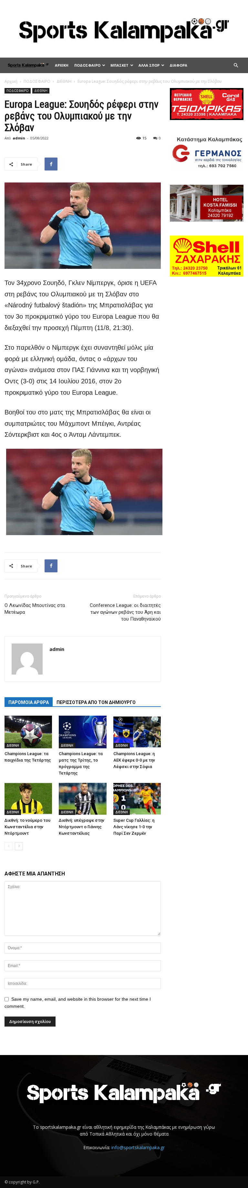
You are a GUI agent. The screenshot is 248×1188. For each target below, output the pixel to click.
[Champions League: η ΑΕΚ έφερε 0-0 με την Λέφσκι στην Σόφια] (137, 732)
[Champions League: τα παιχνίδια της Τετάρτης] (28, 732)
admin (19, 138)
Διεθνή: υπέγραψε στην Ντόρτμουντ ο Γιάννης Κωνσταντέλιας (81, 827)
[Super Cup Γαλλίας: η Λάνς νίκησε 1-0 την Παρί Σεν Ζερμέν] (137, 798)
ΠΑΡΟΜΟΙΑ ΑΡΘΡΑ (28, 702)
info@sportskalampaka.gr (138, 1147)
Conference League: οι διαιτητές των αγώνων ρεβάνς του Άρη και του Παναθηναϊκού (125, 612)
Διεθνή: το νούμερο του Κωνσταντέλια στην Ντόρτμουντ (27, 827)
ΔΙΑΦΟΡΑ (178, 65)
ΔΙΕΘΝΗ (64, 81)
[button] (235, 65)
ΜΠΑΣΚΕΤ (119, 65)
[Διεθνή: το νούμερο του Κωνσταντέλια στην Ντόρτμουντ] (28, 798)
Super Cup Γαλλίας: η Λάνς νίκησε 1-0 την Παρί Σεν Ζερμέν (133, 827)
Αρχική (11, 81)
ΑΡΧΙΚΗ (61, 65)
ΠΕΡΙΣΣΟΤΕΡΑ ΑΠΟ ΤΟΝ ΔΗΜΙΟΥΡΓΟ (96, 702)
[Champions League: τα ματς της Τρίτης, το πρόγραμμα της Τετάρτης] (82, 732)
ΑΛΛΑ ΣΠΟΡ (149, 65)
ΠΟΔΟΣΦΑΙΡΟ (87, 65)
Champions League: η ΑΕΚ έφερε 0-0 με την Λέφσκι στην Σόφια (134, 760)
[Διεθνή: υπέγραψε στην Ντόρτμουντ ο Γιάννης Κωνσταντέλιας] (82, 798)
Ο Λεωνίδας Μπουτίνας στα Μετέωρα (35, 608)
